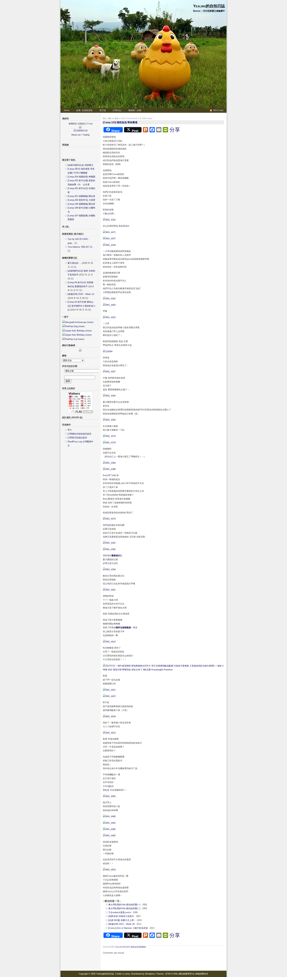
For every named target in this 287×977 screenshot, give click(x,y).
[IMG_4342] (109, 298)
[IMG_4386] (109, 463)
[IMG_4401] (109, 590)
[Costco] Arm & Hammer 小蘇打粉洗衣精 (128, 928)
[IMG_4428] (109, 716)
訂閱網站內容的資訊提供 (79, 434)
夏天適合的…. (74, 263)
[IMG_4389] (109, 469)
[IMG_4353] (109, 317)
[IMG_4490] (109, 816)
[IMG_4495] (109, 829)
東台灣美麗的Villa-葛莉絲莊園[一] (124, 904)
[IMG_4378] (109, 442)
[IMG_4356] (109, 420)
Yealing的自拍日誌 (209, 6)
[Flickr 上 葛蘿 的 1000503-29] (80, 130)
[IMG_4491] (109, 823)
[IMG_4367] (109, 371)
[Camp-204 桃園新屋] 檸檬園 (81, 176)
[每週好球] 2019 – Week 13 (81, 294)
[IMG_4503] (109, 869)
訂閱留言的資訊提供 (77, 437)
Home (66, 110)
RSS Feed (218, 110)
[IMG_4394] (109, 569)
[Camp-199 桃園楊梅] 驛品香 (81, 204)
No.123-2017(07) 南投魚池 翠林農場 (131, 947)
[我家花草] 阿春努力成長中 (121, 916)
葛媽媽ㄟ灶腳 (134, 110)
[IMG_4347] (109, 238)
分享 (174, 129)
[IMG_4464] (109, 305)
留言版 (102, 110)
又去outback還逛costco (119, 912)
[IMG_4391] (109, 543)
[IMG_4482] (109, 835)
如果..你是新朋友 (84, 110)
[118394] (108, 351)
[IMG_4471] (109, 232)
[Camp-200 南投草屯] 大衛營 (81, 200)
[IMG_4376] (109, 436)
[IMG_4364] (109, 395)
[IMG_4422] (109, 696)
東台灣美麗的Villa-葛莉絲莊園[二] (124, 908)
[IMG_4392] (109, 549)
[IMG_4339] (109, 245)
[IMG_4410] (109, 641)
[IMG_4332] (109, 220)
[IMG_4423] (109, 733)
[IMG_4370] (109, 519)
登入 (70, 430)
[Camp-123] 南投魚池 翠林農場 (120, 122)
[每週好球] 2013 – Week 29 (121, 924)
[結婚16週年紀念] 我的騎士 (81, 165)
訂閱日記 (117, 110)
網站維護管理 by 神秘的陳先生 (193, 974)
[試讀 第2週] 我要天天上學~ (121, 920)
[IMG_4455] (109, 796)
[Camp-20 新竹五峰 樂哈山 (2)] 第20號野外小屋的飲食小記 (81, 306)
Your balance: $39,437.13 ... (81, 247)
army (127, 974)
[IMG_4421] (109, 690)
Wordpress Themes (154, 974)
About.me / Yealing (80, 135)
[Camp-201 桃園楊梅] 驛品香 (81, 196)
